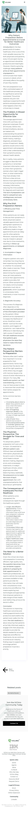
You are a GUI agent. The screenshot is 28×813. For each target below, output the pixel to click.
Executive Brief (14, 779)
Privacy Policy (14, 790)
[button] (24, 2)
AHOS (14, 762)
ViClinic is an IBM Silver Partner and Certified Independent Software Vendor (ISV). (14, 754)
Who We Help (14, 772)
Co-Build (14, 770)
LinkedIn (14, 799)
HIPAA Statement (14, 793)
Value (14, 767)
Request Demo (14, 781)
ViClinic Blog (14, 774)
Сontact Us (14, 776)
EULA (14, 788)
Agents (14, 765)
